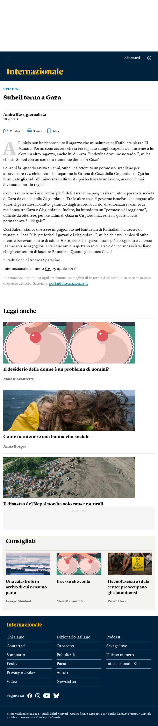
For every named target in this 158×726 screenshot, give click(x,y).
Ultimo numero (120, 655)
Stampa (38, 131)
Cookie (55, 717)
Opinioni (11, 89)
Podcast (113, 637)
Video (12, 682)
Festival (14, 664)
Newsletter (67, 682)
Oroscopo (65, 646)
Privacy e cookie (21, 673)
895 (48, 269)
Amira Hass (13, 115)
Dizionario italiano (73, 637)
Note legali (42, 717)
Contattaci (16, 646)
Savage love (116, 646)
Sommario (16, 655)
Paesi (61, 664)
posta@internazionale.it (68, 283)
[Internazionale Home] (26, 624)
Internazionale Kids (123, 664)
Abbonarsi (132, 58)
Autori (62, 673)
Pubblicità (66, 655)
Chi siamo (15, 637)
